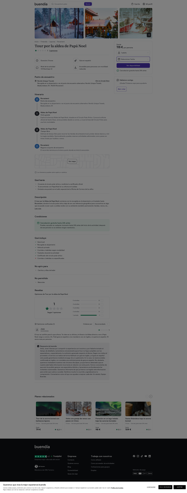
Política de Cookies (117, 488)
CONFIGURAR (151, 487)
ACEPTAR (179, 487)
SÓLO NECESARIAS (165, 487)
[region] (93, 487)
